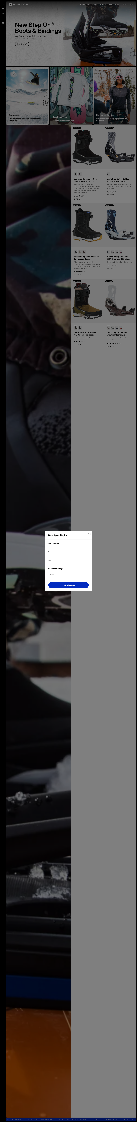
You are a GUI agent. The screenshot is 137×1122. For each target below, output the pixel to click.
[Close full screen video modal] (89, 534)
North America (53, 543)
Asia (49, 560)
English (52, 574)
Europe (50, 552)
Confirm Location (68, 585)
